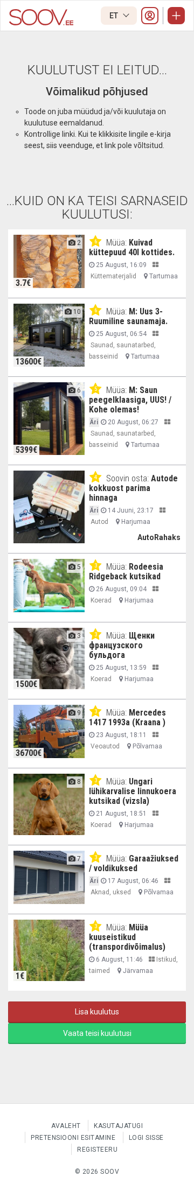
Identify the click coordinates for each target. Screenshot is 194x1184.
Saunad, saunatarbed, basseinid (122, 350)
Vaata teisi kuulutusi (97, 1033)
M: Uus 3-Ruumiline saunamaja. (128, 316)
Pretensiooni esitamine (73, 1137)
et (114, 15)
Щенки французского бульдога (122, 645)
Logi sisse (146, 1137)
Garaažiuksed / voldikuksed (133, 863)
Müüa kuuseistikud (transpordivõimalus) (127, 937)
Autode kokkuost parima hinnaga (133, 488)
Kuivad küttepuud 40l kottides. (132, 247)
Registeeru (97, 1149)
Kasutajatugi (118, 1126)
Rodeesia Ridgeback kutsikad (126, 572)
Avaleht (66, 1126)
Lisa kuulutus (97, 1011)
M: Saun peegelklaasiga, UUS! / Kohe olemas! (130, 400)
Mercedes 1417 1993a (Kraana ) (127, 717)
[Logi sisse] (149, 15)
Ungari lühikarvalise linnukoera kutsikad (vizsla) (132, 791)
